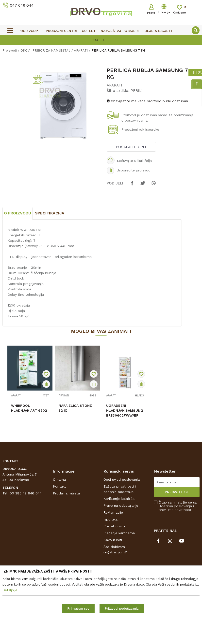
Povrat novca (114, 526)
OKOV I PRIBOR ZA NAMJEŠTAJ (45, 50)
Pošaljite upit (131, 147)
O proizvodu (17, 213)
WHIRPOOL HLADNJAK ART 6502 (29, 408)
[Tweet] (143, 185)
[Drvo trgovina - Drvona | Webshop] (101, 11)
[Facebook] (132, 185)
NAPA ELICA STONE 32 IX (75, 408)
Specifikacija (49, 213)
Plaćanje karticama (119, 533)
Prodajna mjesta (66, 493)
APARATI (81, 50)
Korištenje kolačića (119, 499)
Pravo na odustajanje (120, 505)
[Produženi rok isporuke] (114, 130)
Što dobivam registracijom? (115, 549)
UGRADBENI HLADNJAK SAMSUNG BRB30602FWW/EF (124, 410)
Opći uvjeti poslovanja (121, 479)
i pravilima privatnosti (176, 508)
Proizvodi (9, 50)
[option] (101, 39)
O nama (59, 479)
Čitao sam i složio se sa (178, 506)
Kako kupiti (112, 540)
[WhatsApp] (153, 185)
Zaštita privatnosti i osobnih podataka (119, 489)
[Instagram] (170, 541)
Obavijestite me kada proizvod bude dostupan (149, 101)
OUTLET (100, 40)
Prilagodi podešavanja (121, 608)
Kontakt (59, 486)
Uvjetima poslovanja (175, 506)
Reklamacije (113, 512)
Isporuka (110, 519)
